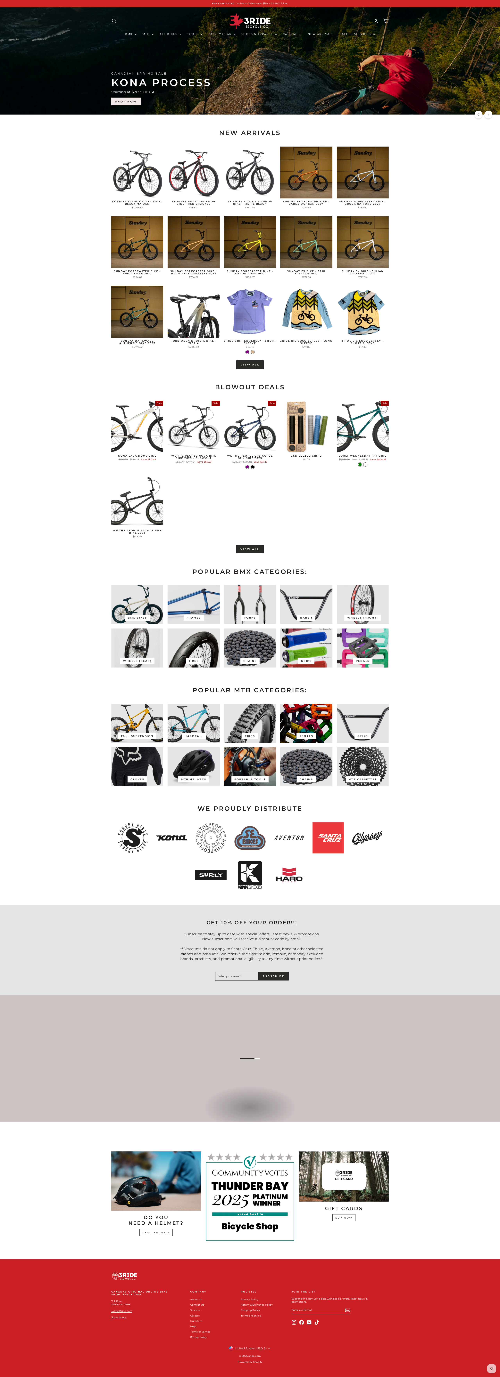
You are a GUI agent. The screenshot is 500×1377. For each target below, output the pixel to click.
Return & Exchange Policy (257, 1304)
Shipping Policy (250, 1310)
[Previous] (478, 114)
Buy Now (344, 1217)
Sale (344, 34)
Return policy (198, 1337)
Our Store (196, 1320)
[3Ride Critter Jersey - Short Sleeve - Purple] (247, 352)
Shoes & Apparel (257, 34)
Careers (195, 1315)
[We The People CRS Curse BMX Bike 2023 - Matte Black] (252, 467)
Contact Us (197, 1304)
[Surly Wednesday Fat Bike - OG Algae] (365, 464)
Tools (193, 34)
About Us (196, 1299)
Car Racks (292, 34)
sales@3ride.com (121, 1310)
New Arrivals (321, 34)
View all (250, 364)
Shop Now (373, 101)
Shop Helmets (156, 1232)
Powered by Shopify (250, 1361)
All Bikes (169, 34)
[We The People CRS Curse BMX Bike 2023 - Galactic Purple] (247, 467)
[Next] (488, 114)
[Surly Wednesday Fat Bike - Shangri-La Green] (360, 464)
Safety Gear (221, 34)
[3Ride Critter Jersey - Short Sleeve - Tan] (252, 352)
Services (363, 34)
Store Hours (118, 1317)
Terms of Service (200, 1331)
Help (193, 1326)
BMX (129, 34)
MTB (147, 34)
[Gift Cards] (344, 1176)
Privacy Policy (249, 1299)
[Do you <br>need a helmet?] (156, 1181)
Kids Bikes (249, 1111)
